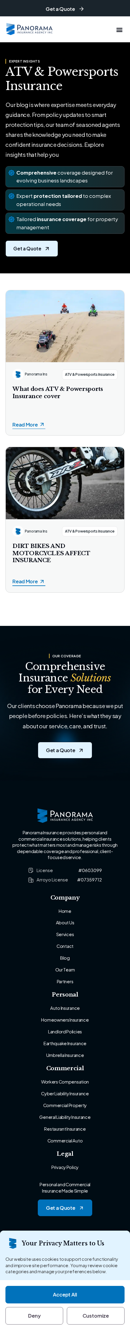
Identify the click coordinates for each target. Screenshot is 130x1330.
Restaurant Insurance (65, 1129)
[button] (120, 29)
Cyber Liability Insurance (65, 1093)
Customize (96, 1315)
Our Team (65, 969)
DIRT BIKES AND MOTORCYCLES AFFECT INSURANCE (51, 553)
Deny (34, 1315)
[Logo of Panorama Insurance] (30, 29)
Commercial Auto (65, 1140)
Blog (65, 958)
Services (65, 934)
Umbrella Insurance (65, 1055)
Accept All (65, 1294)
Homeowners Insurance (65, 1019)
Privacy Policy (65, 1167)
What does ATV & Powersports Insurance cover (57, 392)
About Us (65, 922)
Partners (65, 981)
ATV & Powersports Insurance (90, 374)
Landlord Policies (65, 1031)
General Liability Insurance (64, 1117)
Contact (65, 946)
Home (65, 911)
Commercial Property (65, 1105)
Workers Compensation (65, 1081)
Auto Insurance (65, 1008)
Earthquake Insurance (65, 1043)
